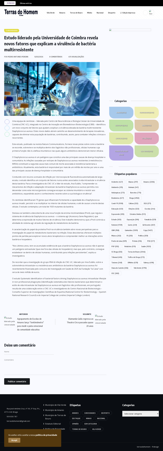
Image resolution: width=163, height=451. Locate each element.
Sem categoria (90, 424)
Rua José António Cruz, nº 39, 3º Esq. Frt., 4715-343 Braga (22, 410)
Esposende (117, 214)
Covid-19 (117, 203)
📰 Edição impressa (127, 13)
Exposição (133, 219)
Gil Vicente (148, 225)
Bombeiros (117, 198)
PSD (151, 241)
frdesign (155, 447)
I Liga (147, 230)
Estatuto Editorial (53, 423)
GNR (115, 230)
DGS (147, 203)
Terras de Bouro (76, 13)
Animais (133, 187)
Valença (149, 262)
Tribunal (116, 257)
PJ (130, 236)
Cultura (133, 203)
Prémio (137, 241)
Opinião (146, 138)
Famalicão (150, 219)
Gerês (132, 225)
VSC (115, 273)
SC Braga (116, 252)
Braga (134, 198)
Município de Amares (54, 410)
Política (143, 236)
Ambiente (117, 187)
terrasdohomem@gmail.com (18, 421)
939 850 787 (11, 416)
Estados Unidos (138, 214)
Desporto (111, 13)
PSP (115, 246)
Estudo (116, 219)
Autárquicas (118, 192)
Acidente (117, 182)
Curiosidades (147, 112)
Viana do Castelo (119, 268)
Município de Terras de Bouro (55, 417)
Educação (117, 209)
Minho (89, 13)
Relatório (130, 246)
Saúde (146, 246)
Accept (14, 440)
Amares (62, 13)
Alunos (133, 182)
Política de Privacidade (55, 429)
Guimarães (131, 230)
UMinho (133, 262)
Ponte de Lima (119, 241)
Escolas (150, 209)
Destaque (76, 418)
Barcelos (135, 192)
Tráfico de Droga (136, 257)
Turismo (116, 262)
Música (116, 236)
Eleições (134, 209)
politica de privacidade (46, 435)
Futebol (116, 225)
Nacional (100, 13)
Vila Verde (51, 13)
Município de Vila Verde (55, 405)
